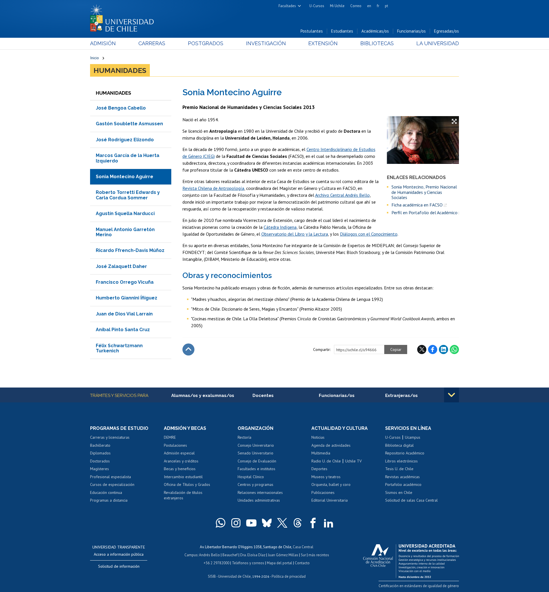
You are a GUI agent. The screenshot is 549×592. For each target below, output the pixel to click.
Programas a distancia (109, 500)
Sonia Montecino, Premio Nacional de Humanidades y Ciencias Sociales (424, 192)
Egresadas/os (446, 31)
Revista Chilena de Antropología (213, 188)
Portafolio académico (403, 484)
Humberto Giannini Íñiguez (126, 298)
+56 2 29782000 (216, 563)
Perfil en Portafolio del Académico (424, 212)
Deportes (319, 468)
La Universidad (437, 43)
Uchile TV (353, 461)
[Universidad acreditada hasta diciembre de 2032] (411, 559)
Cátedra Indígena (280, 227)
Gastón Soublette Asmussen (129, 123)
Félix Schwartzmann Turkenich (119, 348)
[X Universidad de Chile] (282, 523)
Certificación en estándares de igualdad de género (419, 585)
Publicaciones (323, 492)
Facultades (287, 5)
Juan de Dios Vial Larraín (124, 314)
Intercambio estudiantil (183, 476)
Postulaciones (175, 445)
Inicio (94, 57)
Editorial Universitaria (329, 500)
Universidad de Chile (234, 576)
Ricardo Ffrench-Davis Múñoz (130, 250)
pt (386, 5)
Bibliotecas (377, 43)
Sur (303, 555)
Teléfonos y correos (248, 563)
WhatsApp (454, 349)
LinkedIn (443, 349)
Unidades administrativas (259, 500)
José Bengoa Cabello (121, 108)
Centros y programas (255, 484)
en (369, 5)
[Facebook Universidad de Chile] (313, 523)
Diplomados (100, 453)
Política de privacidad (289, 576)
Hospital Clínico (251, 476)
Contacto (302, 563)
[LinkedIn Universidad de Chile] (328, 523)
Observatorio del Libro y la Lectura (294, 234)
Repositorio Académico (404, 453)
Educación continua (106, 492)
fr (378, 5)
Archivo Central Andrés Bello (342, 195)
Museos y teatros (326, 476)
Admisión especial (179, 453)
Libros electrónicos (401, 461)
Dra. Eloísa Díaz (252, 555)
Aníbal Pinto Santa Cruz (123, 329)
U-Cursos (316, 5)
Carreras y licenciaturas (110, 437)
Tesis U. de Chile (399, 468)
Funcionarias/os (411, 31)
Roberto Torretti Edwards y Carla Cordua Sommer (128, 195)
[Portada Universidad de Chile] (124, 17)
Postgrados (205, 43)
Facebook (432, 349)
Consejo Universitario (256, 445)
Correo (355, 5)
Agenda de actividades (331, 445)
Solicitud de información (119, 566)
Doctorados (100, 461)
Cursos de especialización (112, 484)
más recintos (319, 555)
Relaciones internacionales (260, 492)
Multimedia (320, 453)
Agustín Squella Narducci (125, 213)
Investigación (266, 43)
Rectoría (244, 437)
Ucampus (412, 437)
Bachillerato (100, 445)
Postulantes (312, 31)
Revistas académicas (402, 476)
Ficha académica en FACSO (417, 204)
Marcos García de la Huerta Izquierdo (127, 158)
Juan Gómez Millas (283, 555)
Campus (191, 555)
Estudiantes (342, 31)
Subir (188, 349)
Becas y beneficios (180, 468)
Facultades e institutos (256, 468)
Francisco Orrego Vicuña (125, 282)
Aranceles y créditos (181, 461)
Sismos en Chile (398, 492)
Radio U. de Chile (326, 461)
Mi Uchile (337, 5)
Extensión (323, 43)
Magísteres (99, 468)
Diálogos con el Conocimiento (368, 234)
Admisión (103, 43)
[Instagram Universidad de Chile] (236, 523)
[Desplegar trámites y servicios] (451, 395)
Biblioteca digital (399, 445)
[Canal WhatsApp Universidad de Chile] (220, 523)
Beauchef (230, 555)
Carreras (151, 43)
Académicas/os (375, 31)
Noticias (318, 437)
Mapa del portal (279, 563)
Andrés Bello (209, 555)
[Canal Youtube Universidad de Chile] (251, 523)
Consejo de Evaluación (257, 461)
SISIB (212, 576)
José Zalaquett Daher (121, 266)
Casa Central (303, 547)
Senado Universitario (255, 453)
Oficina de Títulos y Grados (187, 484)
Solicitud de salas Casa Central (411, 500)
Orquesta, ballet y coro (331, 484)
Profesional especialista (110, 476)
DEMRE (170, 437)
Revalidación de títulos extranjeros (183, 495)
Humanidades (120, 70)
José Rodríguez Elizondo (125, 139)
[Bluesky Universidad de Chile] (267, 523)
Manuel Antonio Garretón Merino (125, 232)
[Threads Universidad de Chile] (298, 523)
